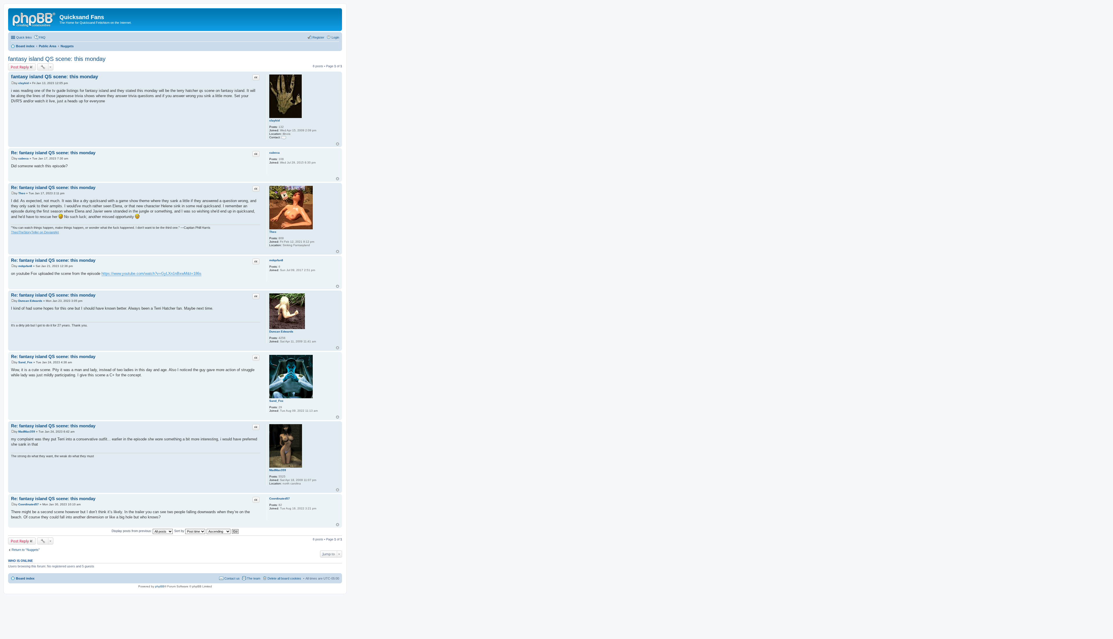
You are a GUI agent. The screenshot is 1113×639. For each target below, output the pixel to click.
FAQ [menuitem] (42, 37)
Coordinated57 (279, 498)
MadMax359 (277, 470)
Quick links (24, 37)
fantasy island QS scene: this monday (57, 59)
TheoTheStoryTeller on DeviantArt (35, 232)
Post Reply (20, 67)
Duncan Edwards (281, 331)
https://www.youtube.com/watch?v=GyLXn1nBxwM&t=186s (151, 273)
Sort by (179, 531)
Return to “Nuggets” (26, 549)
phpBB (159, 586)
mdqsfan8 (276, 260)
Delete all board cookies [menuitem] (284, 578)
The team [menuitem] (253, 578)
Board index (25, 578)
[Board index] (34, 19)
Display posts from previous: (132, 531)
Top (337, 144)
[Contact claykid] (283, 137)
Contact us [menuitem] (232, 578)
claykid (274, 120)
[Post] (12, 83)
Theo (272, 231)
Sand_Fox (276, 400)
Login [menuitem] (335, 37)
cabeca (274, 152)
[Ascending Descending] (219, 531)
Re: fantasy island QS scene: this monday (53, 152)
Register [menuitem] (318, 37)
